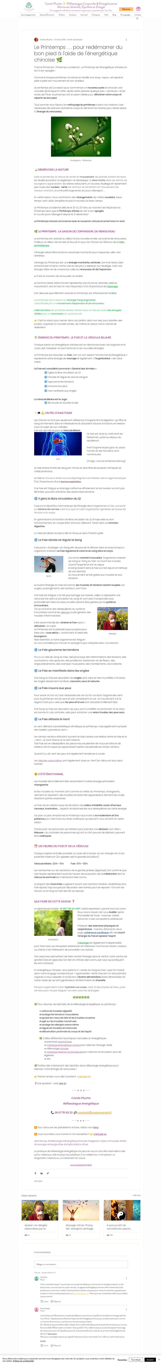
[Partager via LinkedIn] (41, 1173)
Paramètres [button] (122, 1359)
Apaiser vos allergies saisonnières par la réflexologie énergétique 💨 (40, 1227)
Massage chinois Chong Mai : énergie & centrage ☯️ (79, 1227)
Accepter (150, 1359)
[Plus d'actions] (126, 39)
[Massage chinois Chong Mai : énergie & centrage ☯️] (81, 1210)
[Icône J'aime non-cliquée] (42, 1301)
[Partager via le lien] (48, 1173)
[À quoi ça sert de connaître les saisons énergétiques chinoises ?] (122, 1210)
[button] (137, 18)
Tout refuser (136, 1359)
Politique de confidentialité (23, 1361)
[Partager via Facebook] (35, 1173)
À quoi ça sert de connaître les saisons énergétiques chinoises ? (120, 1227)
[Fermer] (158, 1359)
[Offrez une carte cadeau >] (138, 9)
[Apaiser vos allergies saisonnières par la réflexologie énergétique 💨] (40, 1210)
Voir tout (136, 1195)
